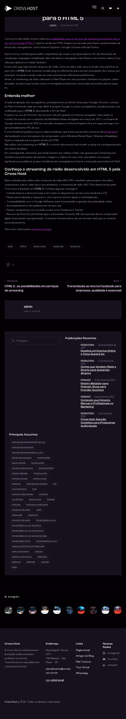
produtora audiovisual (37, 505)
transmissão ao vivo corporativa (28, 531)
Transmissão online (21, 541)
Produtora (87, 345)
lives (34, 489)
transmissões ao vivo (46, 541)
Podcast (86, 380)
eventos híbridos (20, 473)
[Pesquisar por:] (35, 340)
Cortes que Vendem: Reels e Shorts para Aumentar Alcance (98, 370)
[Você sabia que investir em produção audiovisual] (93, 610)
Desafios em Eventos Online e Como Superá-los (98, 353)
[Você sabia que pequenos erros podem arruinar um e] (81, 610)
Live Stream (17, 499)
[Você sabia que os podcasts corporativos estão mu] (45, 610)
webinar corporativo (22, 557)
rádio (38, 510)
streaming (110, 131)
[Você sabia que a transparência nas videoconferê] (105, 610)
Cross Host (11, 701)
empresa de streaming (22, 447)
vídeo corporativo (20, 551)
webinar (39, 551)
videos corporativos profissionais (28, 546)
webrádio (30, 562)
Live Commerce (19, 489)
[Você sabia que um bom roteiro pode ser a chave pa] (20, 610)
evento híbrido (19, 463)
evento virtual (40, 479)
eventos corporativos (22, 468)
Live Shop (43, 494)
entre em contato (41, 229)
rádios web (58, 246)
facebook (16, 484)
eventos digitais (45, 468)
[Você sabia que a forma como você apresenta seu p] (32, 610)
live (54, 484)
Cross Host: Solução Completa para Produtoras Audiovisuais (98, 422)
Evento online (37, 463)
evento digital (43, 458)
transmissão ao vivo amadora (26, 525)
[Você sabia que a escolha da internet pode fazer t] (57, 610)
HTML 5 (23, 246)
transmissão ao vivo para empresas (29, 536)
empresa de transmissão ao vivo (27, 453)
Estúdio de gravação (22, 458)
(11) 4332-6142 (55, 680)
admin (28, 306)
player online (40, 246)
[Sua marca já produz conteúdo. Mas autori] (8, 610)
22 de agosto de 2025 (104, 379)
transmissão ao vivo (46, 520)
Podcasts (16, 505)
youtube (45, 562)
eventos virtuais (19, 479)
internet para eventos (36, 484)
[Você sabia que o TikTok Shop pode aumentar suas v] (117, 610)
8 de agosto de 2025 (104, 396)
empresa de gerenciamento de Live (28, 442)
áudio (10, 246)
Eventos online (40, 473)
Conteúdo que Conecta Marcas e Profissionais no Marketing (97, 403)
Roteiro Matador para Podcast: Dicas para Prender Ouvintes (94, 387)
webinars (16, 562)
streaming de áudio (21, 520)
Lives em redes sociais (22, 494)
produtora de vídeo (21, 510)
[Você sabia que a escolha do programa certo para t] (69, 610)
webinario (42, 557)
